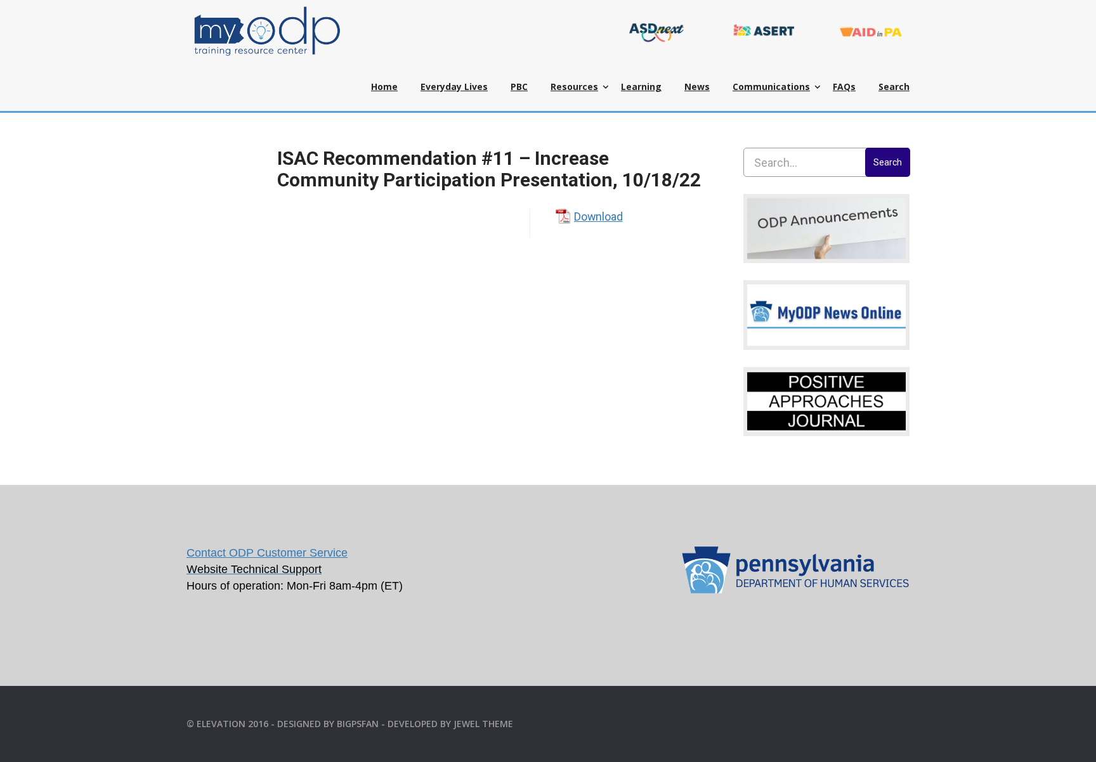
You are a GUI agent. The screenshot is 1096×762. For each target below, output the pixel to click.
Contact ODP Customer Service (267, 552)
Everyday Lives (454, 87)
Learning (641, 87)
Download (598, 216)
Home (384, 87)
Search (894, 87)
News (697, 87)
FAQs (844, 87)
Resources (574, 87)
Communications (771, 87)
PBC (519, 87)
